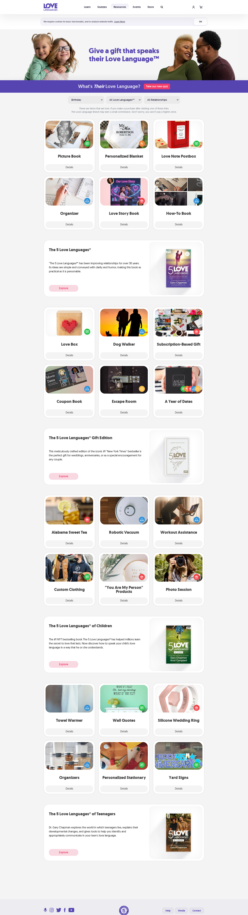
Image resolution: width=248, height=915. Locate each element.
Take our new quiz (157, 86)
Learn (87, 7)
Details (69, 167)
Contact (196, 910)
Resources (120, 7)
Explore (63, 288)
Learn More (119, 21)
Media (181, 910)
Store (150, 7)
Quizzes (102, 7)
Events (137, 7)
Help (168, 910)
